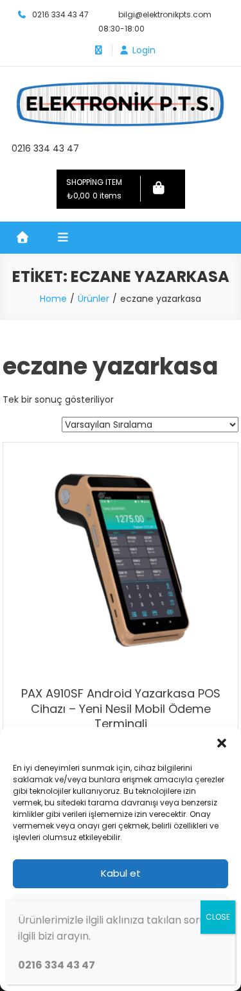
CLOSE (218, 916)
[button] (221, 743)
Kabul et (121, 873)
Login (144, 50)
